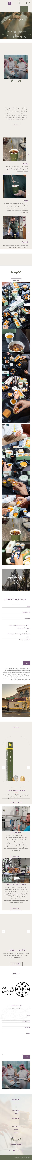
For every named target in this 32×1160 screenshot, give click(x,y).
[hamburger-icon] (9, 3)
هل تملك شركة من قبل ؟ (23, 628)
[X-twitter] (18, 1150)
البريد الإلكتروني (26, 612)
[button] (24, 9)
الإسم (28, 606)
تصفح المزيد (16, 280)
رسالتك (28, 1033)
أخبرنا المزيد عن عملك (24, 639)
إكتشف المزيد (16, 856)
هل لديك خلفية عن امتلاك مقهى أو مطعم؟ (19, 634)
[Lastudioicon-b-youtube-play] (13, 1150)
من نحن (16, 124)
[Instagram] (9, 1150)
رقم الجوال (27, 618)
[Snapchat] (22, 1150)
